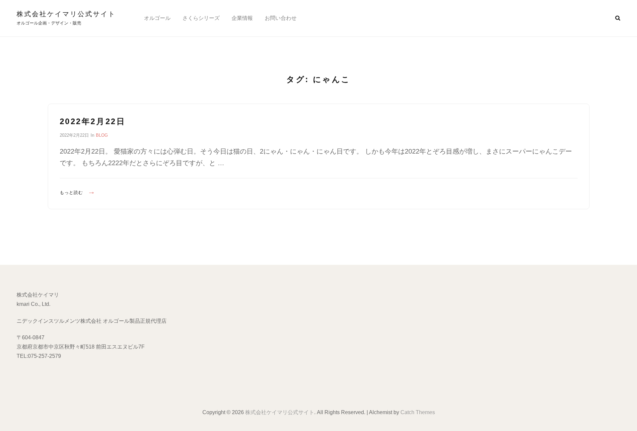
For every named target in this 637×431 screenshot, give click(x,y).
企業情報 (242, 18)
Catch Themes (417, 412)
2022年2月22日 (93, 121)
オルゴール (157, 18)
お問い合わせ (281, 18)
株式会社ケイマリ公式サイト (66, 14)
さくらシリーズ (201, 18)
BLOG (102, 135)
